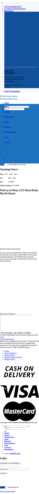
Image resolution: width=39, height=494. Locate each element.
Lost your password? (7, 491)
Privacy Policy (9, 355)
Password (4, 469)
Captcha (3, 473)
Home (6, 106)
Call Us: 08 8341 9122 (12, 7)
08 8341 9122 (15, 453)
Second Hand (9, 132)
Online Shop (9, 117)
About (6, 112)
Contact (7, 142)
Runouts (7, 127)
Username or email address (10, 463)
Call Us (7, 91)
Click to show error (7, 339)
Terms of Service (10, 353)
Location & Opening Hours (15, 9)
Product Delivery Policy (13, 357)
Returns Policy (9, 359)
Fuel (6, 137)
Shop (6, 122)
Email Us (16, 91)
